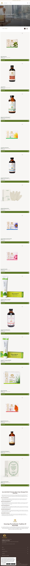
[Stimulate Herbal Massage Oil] (12, 317)
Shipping (4, 57)
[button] (8, 3)
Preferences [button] (4, 562)
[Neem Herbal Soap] (12, 44)
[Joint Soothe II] (12, 74)
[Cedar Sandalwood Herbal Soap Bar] (12, 226)
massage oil (15, 17)
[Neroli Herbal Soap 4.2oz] (12, 408)
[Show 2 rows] (27, 29)
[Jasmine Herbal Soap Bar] (12, 469)
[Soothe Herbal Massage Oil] (12, 165)
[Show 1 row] (25, 29)
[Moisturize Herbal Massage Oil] (12, 105)
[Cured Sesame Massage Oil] (12, 439)
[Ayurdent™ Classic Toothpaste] (12, 287)
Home (3, 28)
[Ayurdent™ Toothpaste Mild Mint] (12, 347)
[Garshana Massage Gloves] (12, 196)
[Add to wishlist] (22, 33)
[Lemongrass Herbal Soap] (12, 135)
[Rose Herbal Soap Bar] (12, 256)
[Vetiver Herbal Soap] (12, 378)
